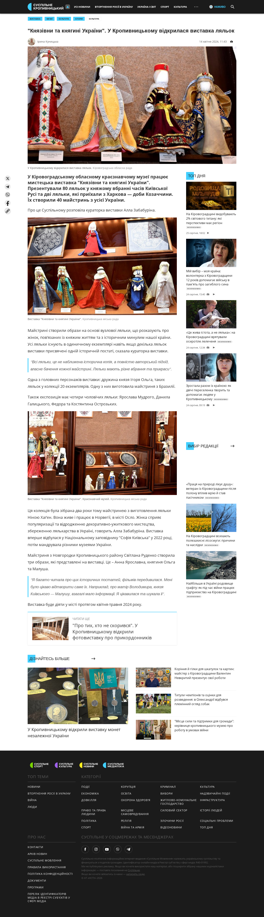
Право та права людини (93, 812)
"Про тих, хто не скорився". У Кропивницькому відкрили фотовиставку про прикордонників (112, 631)
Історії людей (211, 810)
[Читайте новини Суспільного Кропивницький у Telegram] (128, 849)
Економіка (90, 793)
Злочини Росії (172, 821)
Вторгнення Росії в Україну (114, 7)
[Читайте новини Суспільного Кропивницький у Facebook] (85, 849)
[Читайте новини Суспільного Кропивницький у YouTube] (107, 849)
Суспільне (134, 870)
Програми (36, 887)
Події (85, 787)
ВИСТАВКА (35, 18)
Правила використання (47, 867)
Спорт (165, 7)
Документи (37, 880)
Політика (88, 821)
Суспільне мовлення (44, 860)
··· (196, 6)
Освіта (126, 793)
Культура (180, 7)
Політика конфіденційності (50, 874)
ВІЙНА (32, 800)
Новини (34, 787)
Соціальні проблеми (216, 821)
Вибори (166, 793)
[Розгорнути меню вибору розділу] (67, 6)
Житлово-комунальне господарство (178, 802)
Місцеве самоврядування (135, 812)
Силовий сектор (173, 810)
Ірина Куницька (47, 41)
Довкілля (88, 800)
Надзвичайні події (215, 793)
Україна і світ (146, 7)
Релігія (126, 821)
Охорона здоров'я (135, 800)
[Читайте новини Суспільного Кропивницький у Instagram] (96, 849)
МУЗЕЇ (50, 18)
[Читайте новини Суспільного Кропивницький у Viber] (118, 849)
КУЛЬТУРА (64, 18)
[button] (7, 178)
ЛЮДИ (32, 807)
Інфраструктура (212, 800)
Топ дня (206, 827)
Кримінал (168, 787)
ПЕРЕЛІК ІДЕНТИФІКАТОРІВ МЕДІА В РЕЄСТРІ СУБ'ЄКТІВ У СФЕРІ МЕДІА (49, 897)
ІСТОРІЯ (79, 18)
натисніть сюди (135, 874)
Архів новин (37, 854)
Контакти (35, 847)
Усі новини (82, 7)
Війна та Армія (132, 827)
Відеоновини (171, 827)
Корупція (128, 787)
